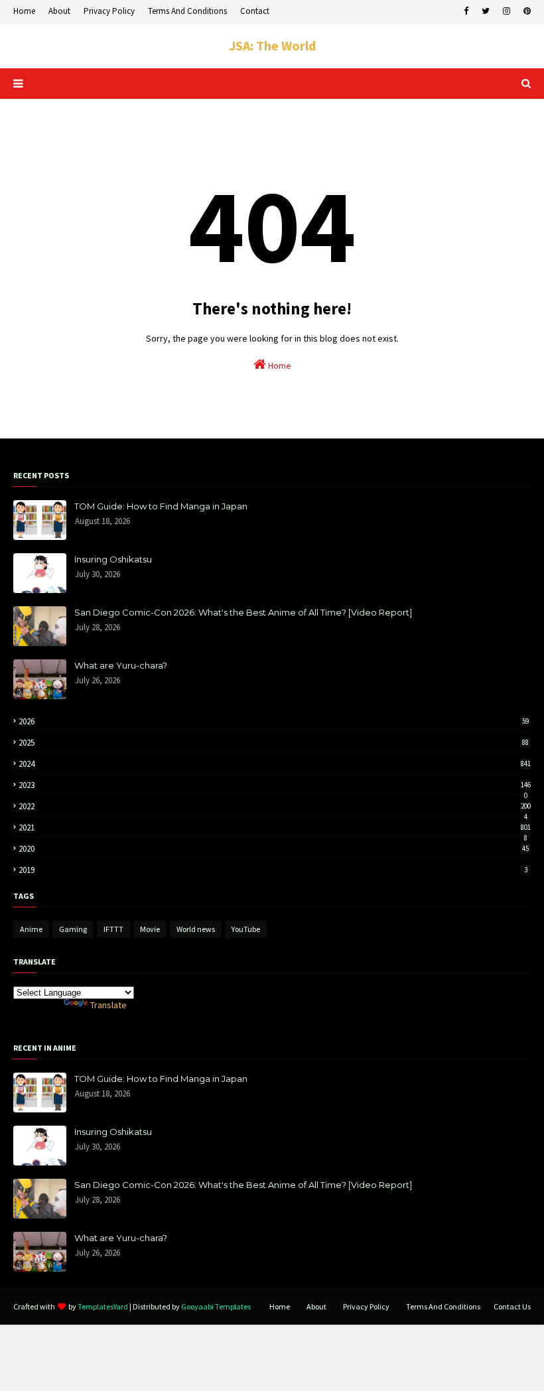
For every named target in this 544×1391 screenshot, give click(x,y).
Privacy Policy (109, 11)
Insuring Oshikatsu (113, 559)
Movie (150, 929)
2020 (274, 848)
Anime (31, 929)
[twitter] (485, 11)
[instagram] (506, 11)
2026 (274, 721)
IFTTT (113, 929)
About (59, 11)
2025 (274, 742)
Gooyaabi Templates (216, 1306)
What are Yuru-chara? (120, 665)
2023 (275, 785)
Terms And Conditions (187, 11)
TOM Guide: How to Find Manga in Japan (160, 506)
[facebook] (466, 11)
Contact (254, 11)
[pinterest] (525, 11)
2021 (275, 827)
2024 (275, 763)
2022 (275, 806)
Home (24, 11)
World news (195, 929)
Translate (108, 1005)
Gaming (73, 929)
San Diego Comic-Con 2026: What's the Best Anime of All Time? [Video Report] (243, 612)
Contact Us (512, 1306)
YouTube (246, 929)
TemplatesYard (103, 1306)
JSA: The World (272, 45)
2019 (273, 870)
